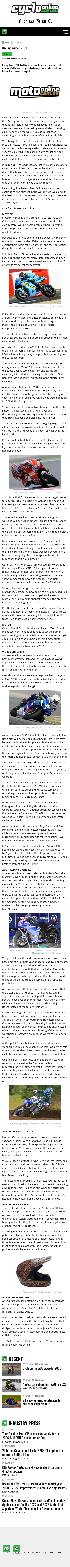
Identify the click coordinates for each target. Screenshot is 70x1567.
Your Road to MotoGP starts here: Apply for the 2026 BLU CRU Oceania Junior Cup (31, 1435)
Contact (26, 1553)
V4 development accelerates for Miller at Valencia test (42, 1402)
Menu (65, 33)
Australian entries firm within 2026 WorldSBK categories (45, 1386)
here (4, 972)
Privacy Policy (38, 1553)
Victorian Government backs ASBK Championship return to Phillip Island (32, 1452)
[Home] (35, 8)
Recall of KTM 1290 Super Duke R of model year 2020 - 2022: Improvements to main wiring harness (34, 1485)
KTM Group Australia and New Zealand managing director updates (32, 1469)
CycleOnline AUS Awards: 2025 (42, 1368)
